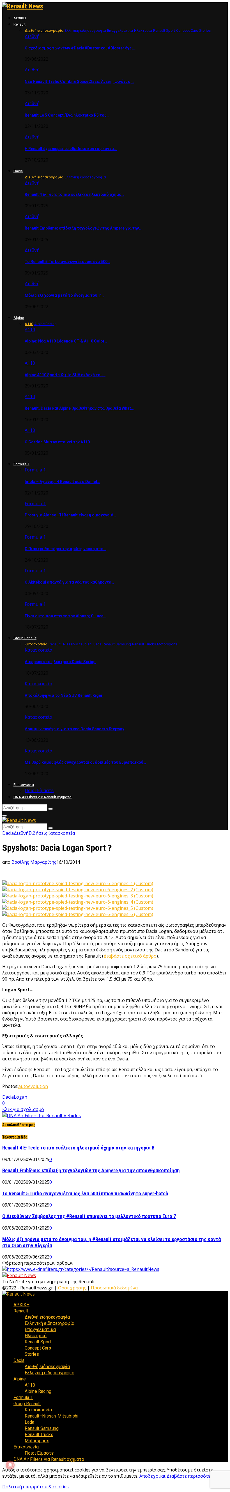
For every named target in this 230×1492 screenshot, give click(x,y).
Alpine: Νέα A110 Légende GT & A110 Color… (66, 341)
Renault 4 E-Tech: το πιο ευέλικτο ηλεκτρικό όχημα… (74, 194)
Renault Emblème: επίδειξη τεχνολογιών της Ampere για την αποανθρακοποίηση (91, 1170)
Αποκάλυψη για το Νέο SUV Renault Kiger (64, 695)
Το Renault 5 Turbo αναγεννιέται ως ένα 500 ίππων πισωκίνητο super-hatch (85, 1194)
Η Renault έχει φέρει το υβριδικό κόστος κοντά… (71, 148)
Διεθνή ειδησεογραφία (47, 1317)
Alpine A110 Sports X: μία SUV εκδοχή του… (65, 375)
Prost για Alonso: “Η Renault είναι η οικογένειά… (70, 515)
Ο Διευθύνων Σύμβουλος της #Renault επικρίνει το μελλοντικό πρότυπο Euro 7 (89, 1216)
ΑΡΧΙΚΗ (19, 18)
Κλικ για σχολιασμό (23, 1109)
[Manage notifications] (10, 1465)
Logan (20, 1097)
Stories (32, 1354)
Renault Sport (38, 1341)
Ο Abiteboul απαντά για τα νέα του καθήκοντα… (69, 582)
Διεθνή (32, 36)
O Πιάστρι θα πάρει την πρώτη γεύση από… (65, 549)
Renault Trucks (39, 1434)
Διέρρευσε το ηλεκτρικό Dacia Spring (60, 661)
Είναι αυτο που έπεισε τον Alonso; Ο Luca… (65, 616)
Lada (29, 1422)
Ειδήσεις (38, 833)
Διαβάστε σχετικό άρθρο (130, 956)
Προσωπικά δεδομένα (114, 1288)
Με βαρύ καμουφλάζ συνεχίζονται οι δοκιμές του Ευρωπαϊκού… (85, 762)
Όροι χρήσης (72, 1288)
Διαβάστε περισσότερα (191, 1476)
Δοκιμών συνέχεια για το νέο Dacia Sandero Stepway (74, 729)
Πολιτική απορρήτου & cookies (35, 1487)
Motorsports (37, 1440)
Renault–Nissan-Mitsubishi (51, 1416)
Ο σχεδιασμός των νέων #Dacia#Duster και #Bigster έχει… (80, 48)
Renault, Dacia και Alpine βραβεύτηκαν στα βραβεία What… (79, 408)
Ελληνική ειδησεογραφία (49, 1323)
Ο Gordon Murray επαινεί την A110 (57, 442)
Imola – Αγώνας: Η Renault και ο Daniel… (62, 481)
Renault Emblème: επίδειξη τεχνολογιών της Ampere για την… (83, 228)
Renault (19, 24)
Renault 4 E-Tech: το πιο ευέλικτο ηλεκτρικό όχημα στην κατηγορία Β (78, 1148)
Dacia (18, 171)
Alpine (18, 318)
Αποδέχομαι (152, 1476)
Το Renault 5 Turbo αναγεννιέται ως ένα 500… (67, 261)
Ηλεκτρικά (36, 1335)
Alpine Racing (38, 1391)
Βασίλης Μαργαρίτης (34, 862)
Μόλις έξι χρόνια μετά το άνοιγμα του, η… (64, 295)
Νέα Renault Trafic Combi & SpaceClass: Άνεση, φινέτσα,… (79, 81)
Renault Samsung (42, 1428)
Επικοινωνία (23, 785)
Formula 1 (21, 464)
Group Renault (24, 638)
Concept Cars (38, 1348)
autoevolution (33, 1086)
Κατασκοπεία (38, 650)
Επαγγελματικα (40, 1329)
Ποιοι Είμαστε (39, 790)
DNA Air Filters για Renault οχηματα (42, 797)
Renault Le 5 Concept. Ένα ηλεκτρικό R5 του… (67, 115)
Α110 (30, 329)
